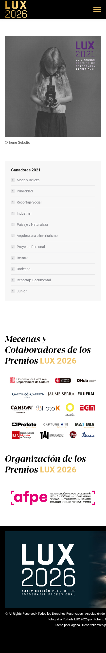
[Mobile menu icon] (97, 9)
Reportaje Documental (34, 280)
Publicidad (25, 191)
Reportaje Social (29, 202)
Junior (22, 291)
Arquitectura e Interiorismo (37, 236)
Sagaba (74, 625)
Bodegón (24, 269)
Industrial (24, 213)
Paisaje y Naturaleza (32, 224)
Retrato (22, 258)
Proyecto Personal (31, 247)
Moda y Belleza (28, 180)
